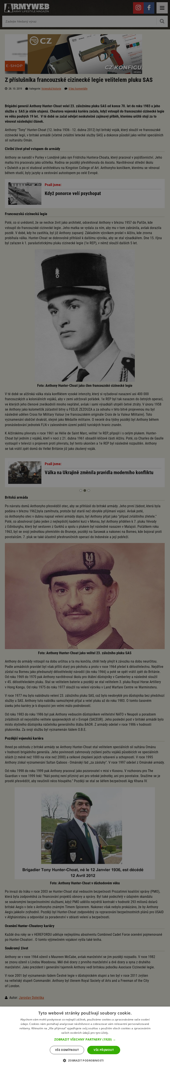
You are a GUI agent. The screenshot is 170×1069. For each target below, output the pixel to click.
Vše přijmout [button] (104, 1050)
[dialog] (85, 1038)
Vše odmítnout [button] (67, 1050)
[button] (85, 1039)
